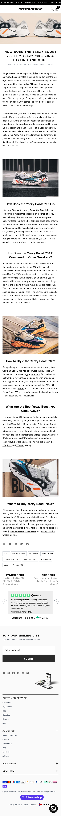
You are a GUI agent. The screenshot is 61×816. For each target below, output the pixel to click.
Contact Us (7, 702)
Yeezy (6, 565)
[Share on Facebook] (9, 544)
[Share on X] (15, 544)
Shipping (6, 715)
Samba (41, 277)
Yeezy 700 (18, 565)
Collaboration (18, 553)
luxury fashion (48, 531)
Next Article (50, 574)
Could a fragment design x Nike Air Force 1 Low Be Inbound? (46, 581)
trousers (35, 374)
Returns (6, 719)
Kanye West (47, 553)
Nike (13, 281)
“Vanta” (20, 445)
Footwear (33, 553)
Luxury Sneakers (12, 559)
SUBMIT (28, 658)
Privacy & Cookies (15, 804)
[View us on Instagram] (4, 544)
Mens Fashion (30, 559)
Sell (4, 723)
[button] (56, 601)
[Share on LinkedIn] (21, 544)
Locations (6, 752)
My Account (7, 707)
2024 (6, 553)
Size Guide (46, 559)
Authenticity (7, 743)
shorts (21, 388)
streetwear (30, 531)
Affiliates (6, 756)
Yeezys (15, 210)
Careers (6, 739)
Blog (4, 748)
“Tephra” (7, 445)
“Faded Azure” (30, 438)
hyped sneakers (16, 531)
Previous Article (13, 574)
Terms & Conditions (30, 804)
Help (4, 711)
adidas (34, 73)
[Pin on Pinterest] (27, 544)
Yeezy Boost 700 (14, 101)
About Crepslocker (10, 735)
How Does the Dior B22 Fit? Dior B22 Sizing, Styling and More (13, 581)
